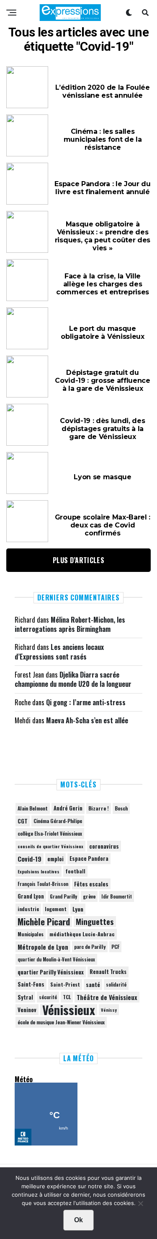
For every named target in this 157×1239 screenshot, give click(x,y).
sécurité (48, 997)
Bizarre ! (98, 808)
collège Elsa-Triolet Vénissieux (50, 833)
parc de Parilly (90, 946)
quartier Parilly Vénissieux (51, 972)
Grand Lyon (31, 896)
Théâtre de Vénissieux (107, 997)
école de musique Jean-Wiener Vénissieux (61, 1022)
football (75, 871)
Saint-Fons (31, 984)
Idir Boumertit (116, 896)
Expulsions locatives (38, 871)
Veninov (27, 1009)
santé (93, 984)
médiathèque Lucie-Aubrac (82, 934)
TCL (67, 996)
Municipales (31, 934)
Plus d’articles (78, 560)
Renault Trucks (108, 972)
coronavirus (104, 846)
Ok (78, 1219)
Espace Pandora (88, 858)
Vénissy (109, 1009)
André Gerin (68, 808)
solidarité (116, 984)
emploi (55, 859)
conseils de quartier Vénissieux (50, 846)
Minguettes (95, 921)
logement (56, 909)
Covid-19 (29, 858)
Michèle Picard (44, 921)
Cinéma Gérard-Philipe (57, 820)
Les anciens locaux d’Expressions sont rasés (59, 651)
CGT (23, 821)
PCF (115, 947)
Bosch (121, 808)
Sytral (25, 997)
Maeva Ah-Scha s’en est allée (87, 720)
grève (89, 896)
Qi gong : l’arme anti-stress (86, 702)
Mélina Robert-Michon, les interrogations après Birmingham (70, 624)
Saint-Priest (65, 984)
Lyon (77, 909)
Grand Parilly (63, 896)
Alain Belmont (33, 808)
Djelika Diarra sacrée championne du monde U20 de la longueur (73, 679)
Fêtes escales (91, 884)
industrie (28, 908)
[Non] (140, 1205)
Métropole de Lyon (43, 946)
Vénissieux (68, 1009)
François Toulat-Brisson (43, 884)
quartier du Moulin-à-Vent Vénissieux (56, 959)
